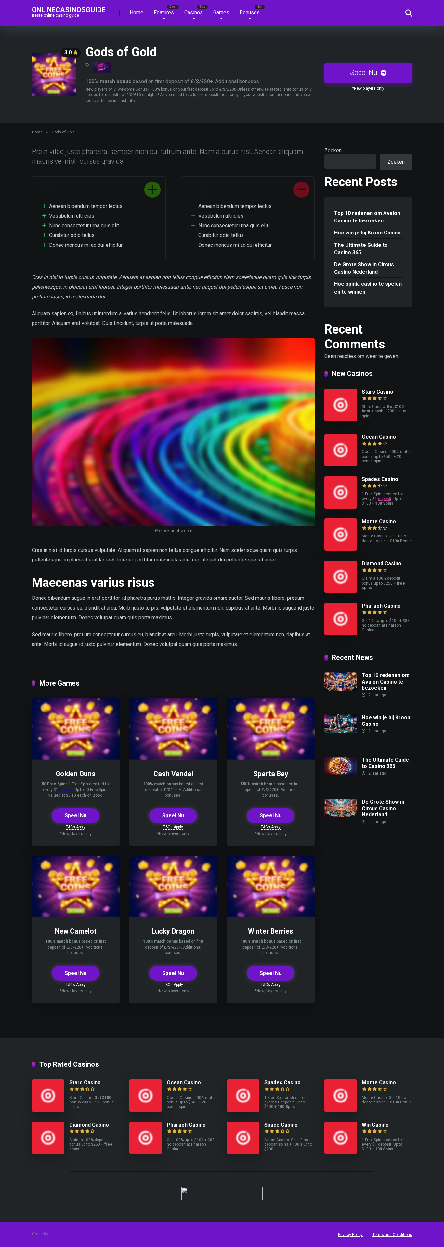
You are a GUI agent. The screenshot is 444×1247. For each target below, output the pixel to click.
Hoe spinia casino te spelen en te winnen (368, 288)
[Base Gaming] (102, 67)
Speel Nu (364, 73)
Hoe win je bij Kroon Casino (367, 233)
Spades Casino (380, 479)
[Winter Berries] (271, 916)
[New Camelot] (76, 916)
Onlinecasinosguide (69, 9)
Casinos (193, 12)
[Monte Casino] (340, 549)
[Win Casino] (340, 1152)
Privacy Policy (350, 1234)
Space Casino (281, 1125)
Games (221, 12)
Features (164, 12)
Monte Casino (379, 521)
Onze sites (42, 1234)
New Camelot (76, 931)
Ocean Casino (379, 437)
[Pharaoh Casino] (340, 633)
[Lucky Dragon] (173, 916)
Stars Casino (377, 392)
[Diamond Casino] (340, 591)
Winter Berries (270, 931)
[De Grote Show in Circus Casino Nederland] (340, 815)
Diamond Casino (381, 564)
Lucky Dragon (173, 931)
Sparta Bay (270, 774)
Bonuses (250, 12)
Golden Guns (76, 774)
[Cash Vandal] (173, 758)
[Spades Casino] (340, 507)
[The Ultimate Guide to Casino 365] (340, 773)
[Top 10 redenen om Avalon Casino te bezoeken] (340, 689)
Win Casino (375, 1125)
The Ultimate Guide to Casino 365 (361, 249)
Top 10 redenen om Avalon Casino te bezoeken (367, 217)
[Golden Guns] (76, 758)
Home (136, 12)
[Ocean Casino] (340, 464)
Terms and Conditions (392, 1234)
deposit (65, 789)
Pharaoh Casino (381, 606)
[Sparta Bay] (271, 758)
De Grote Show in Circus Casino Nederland (364, 268)
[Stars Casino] (340, 419)
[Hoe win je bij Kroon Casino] (340, 731)
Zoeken (333, 150)
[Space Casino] (243, 1152)
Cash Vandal (173, 774)
